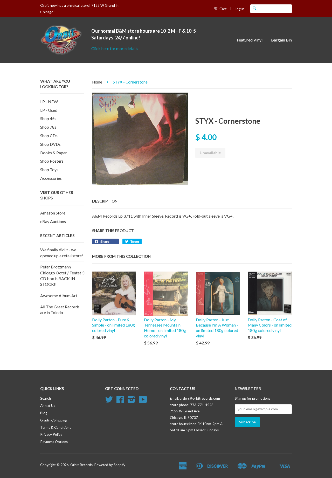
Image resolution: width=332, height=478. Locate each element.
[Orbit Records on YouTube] (143, 401)
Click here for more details (114, 48)
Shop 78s (48, 126)
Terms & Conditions (55, 427)
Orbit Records (81, 465)
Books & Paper (53, 152)
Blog (43, 413)
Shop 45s (48, 118)
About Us (47, 406)
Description (104, 201)
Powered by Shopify (109, 465)
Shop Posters (52, 160)
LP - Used (48, 110)
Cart (223, 8)
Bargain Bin (281, 39)
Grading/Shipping (53, 420)
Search (45, 398)
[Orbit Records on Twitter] (109, 401)
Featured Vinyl (249, 39)
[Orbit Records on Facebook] (120, 401)
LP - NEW (49, 101)
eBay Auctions (53, 221)
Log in (239, 8)
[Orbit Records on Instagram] (131, 401)
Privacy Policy (51, 434)
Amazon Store (52, 212)
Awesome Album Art (58, 295)
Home (97, 82)
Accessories (51, 178)
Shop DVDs (50, 144)
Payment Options (54, 442)
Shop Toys (49, 169)
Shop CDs (49, 135)
